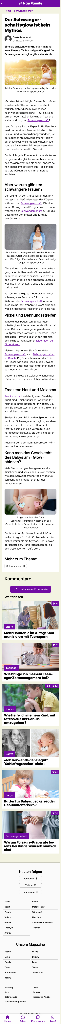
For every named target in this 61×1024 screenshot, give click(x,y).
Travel (35, 967)
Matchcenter (38, 907)
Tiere (7, 967)
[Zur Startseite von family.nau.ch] (30, 3)
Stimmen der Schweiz (42, 922)
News (7, 901)
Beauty (8, 977)
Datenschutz (11, 997)
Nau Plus (36, 917)
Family (8, 962)
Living (35, 951)
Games (8, 922)
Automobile (10, 972)
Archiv (8, 933)
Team (35, 987)
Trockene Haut (13, 396)
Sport (7, 907)
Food (34, 962)
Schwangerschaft (23, 10)
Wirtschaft (37, 912)
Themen (36, 927)
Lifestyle (9, 927)
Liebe (7, 957)
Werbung (9, 987)
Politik (35, 901)
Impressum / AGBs (41, 997)
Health (8, 951)
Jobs (7, 992)
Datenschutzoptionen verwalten (17, 1001)
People (8, 912)
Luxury (35, 957)
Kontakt (36, 992)
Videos (8, 917)
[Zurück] (2, 3)
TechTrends (38, 972)
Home (8, 10)
